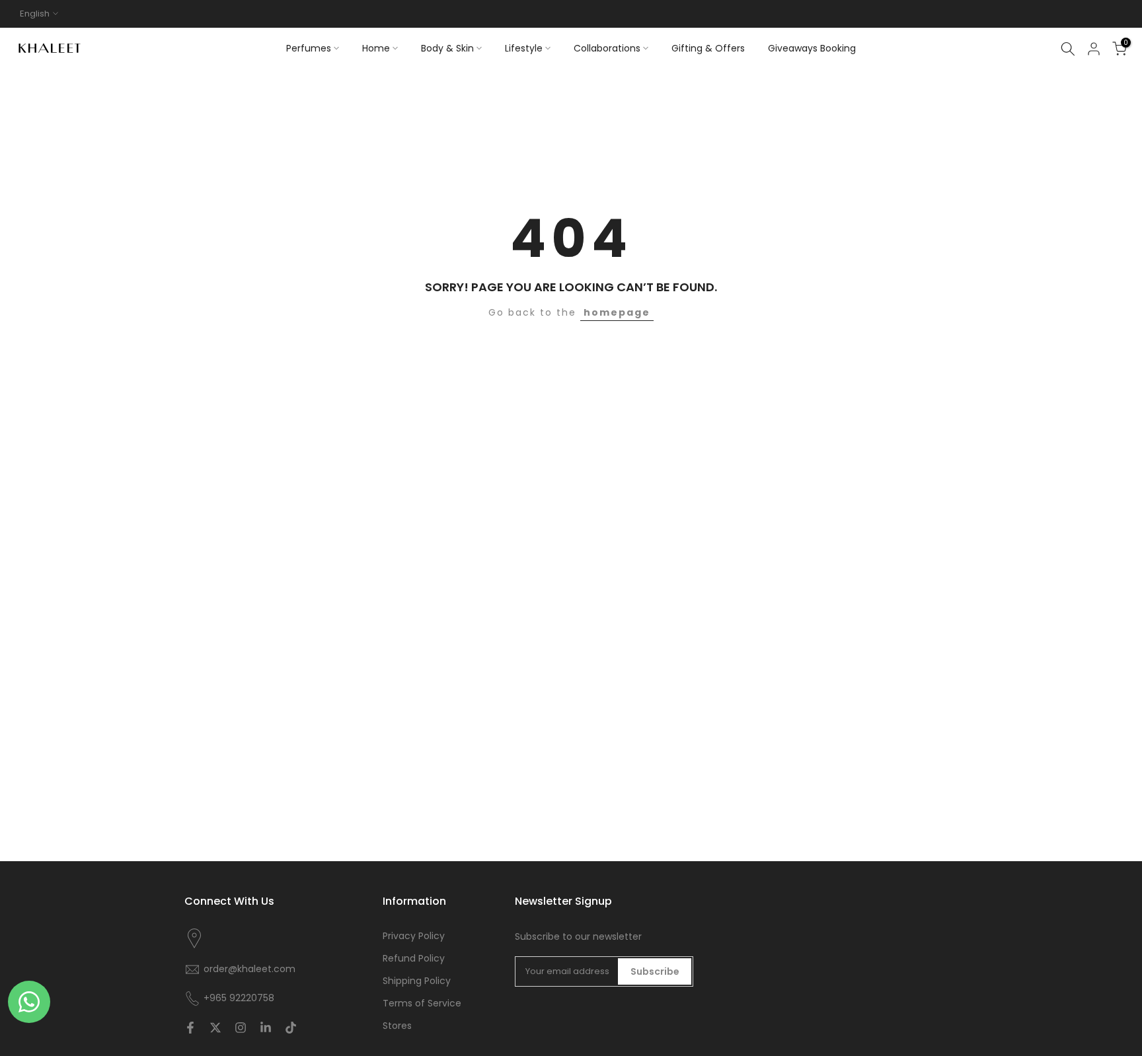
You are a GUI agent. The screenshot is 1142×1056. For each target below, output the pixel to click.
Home (376, 48)
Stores (397, 1026)
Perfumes (308, 48)
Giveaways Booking (812, 48)
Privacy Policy (414, 936)
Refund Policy (414, 958)
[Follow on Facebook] (190, 1028)
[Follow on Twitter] (215, 1028)
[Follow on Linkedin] (266, 1028)
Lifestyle (524, 48)
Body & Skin (447, 48)
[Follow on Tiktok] (291, 1028)
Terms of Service (422, 1003)
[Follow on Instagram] (241, 1028)
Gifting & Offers (708, 48)
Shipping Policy (417, 981)
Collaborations (607, 48)
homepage (617, 312)
